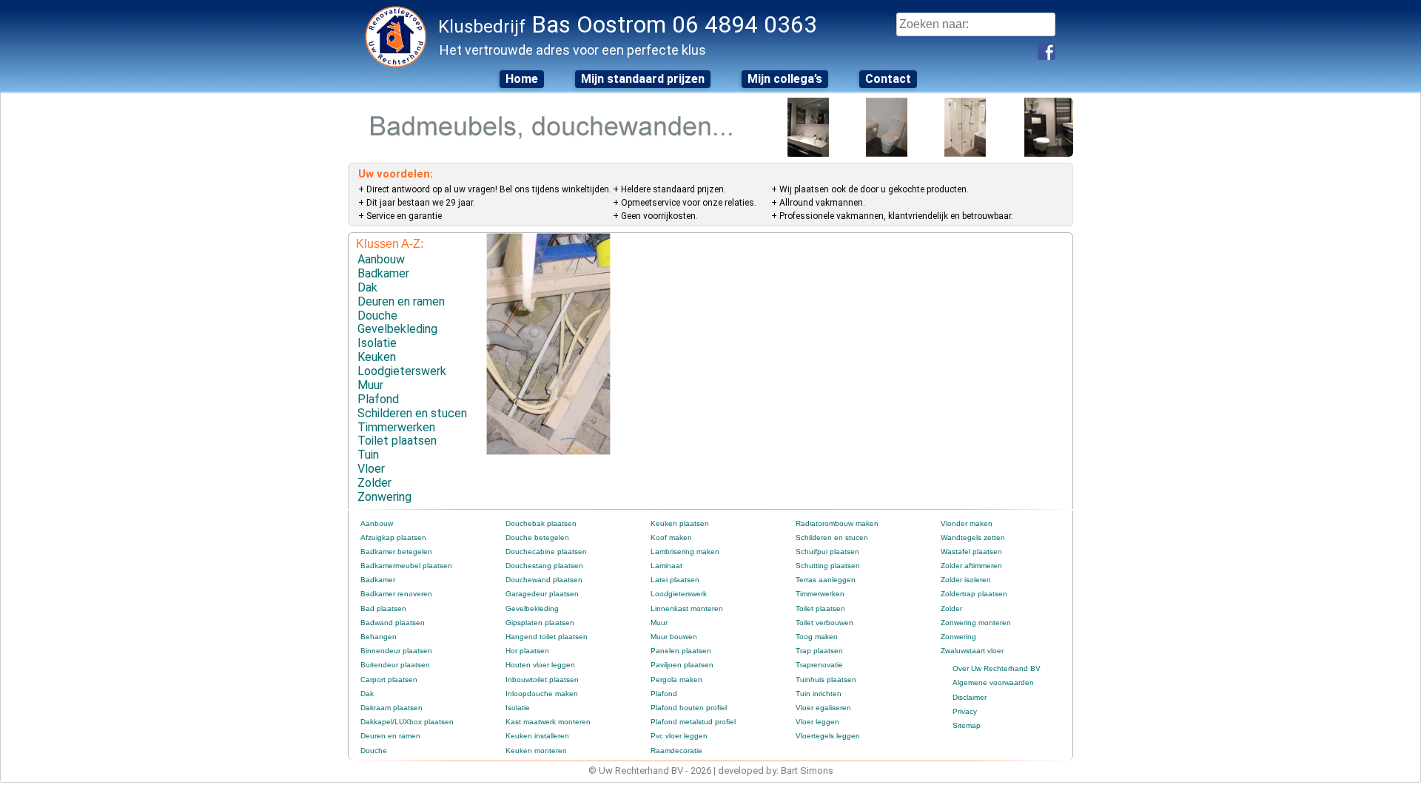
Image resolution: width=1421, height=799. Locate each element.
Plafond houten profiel (689, 708)
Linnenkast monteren (687, 608)
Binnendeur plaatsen (396, 651)
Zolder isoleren (966, 580)
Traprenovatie (819, 665)
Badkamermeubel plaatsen (406, 566)
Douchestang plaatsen (544, 566)
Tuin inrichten (818, 694)
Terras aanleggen (826, 580)
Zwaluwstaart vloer (972, 651)
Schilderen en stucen (412, 413)
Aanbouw (381, 259)
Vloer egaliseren (823, 708)
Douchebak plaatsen (541, 523)
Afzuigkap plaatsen (393, 537)
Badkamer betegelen (396, 551)
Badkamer (383, 273)
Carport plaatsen (388, 679)
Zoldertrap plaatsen (974, 594)
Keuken (376, 357)
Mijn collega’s (785, 79)
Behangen (378, 637)
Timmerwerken (396, 427)
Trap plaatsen (819, 651)
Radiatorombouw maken (837, 523)
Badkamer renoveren (396, 594)
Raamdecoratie (676, 750)
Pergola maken (676, 679)
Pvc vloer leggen (679, 736)
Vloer (371, 469)
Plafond (378, 399)
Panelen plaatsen (681, 651)
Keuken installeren (537, 736)
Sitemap (967, 725)
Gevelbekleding (397, 329)
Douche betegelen (537, 537)
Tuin (368, 455)
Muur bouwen (674, 637)
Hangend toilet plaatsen (546, 637)
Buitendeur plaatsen (395, 665)
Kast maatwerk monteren (548, 722)
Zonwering (384, 497)
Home (521, 79)
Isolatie (377, 343)
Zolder (374, 483)
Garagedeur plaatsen (542, 594)
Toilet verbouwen (824, 622)
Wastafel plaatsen (971, 551)
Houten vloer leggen (540, 665)
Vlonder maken (966, 523)
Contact (888, 79)
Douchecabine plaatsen (546, 551)
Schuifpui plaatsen (827, 551)
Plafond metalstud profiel (693, 722)
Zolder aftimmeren (971, 566)
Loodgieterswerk (401, 371)
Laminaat (666, 566)
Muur (370, 385)
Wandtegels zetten (973, 537)
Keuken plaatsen (680, 523)
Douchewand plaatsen (543, 580)
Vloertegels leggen (828, 736)
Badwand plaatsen (392, 622)
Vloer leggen (817, 722)
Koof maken (671, 537)
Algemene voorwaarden (993, 682)
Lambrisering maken (685, 551)
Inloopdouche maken (541, 694)
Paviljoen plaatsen (682, 665)
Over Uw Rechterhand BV (997, 668)
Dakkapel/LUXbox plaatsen (407, 722)
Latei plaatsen (675, 580)
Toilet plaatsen (397, 441)
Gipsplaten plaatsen (539, 622)
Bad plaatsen (383, 608)
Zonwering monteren (976, 622)
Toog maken (817, 637)
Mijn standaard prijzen (643, 79)
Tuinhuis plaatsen (826, 679)
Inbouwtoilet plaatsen (542, 679)
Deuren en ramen (401, 301)
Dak (367, 287)
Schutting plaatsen (828, 566)
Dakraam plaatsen (391, 708)
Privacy (965, 711)
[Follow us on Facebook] (1046, 51)
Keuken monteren (536, 750)
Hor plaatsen (527, 651)
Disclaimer (970, 697)
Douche (377, 316)
